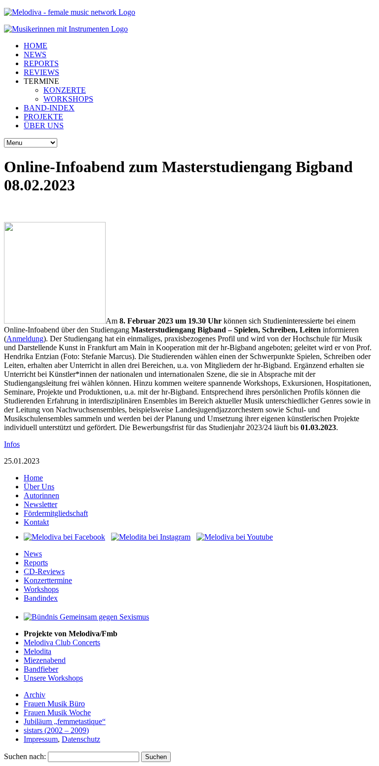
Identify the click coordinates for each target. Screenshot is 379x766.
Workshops (41, 589)
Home (33, 478)
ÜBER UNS (44, 125)
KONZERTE (64, 90)
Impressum (41, 739)
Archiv (34, 695)
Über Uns (39, 486)
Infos (12, 444)
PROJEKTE (43, 116)
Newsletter (40, 504)
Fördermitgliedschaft (56, 513)
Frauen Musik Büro (54, 703)
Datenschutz (81, 739)
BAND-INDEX (49, 108)
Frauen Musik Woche (57, 712)
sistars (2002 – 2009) (56, 730)
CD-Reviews (44, 571)
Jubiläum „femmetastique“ (65, 721)
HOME (35, 45)
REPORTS (41, 63)
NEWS (35, 54)
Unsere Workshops (53, 678)
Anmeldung (24, 338)
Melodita (37, 651)
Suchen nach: (25, 756)
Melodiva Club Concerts (62, 642)
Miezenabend (45, 660)
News (33, 553)
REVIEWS (41, 72)
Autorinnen (41, 495)
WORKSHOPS (68, 99)
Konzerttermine (48, 580)
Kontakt (36, 522)
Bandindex (41, 598)
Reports (36, 562)
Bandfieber (41, 669)
